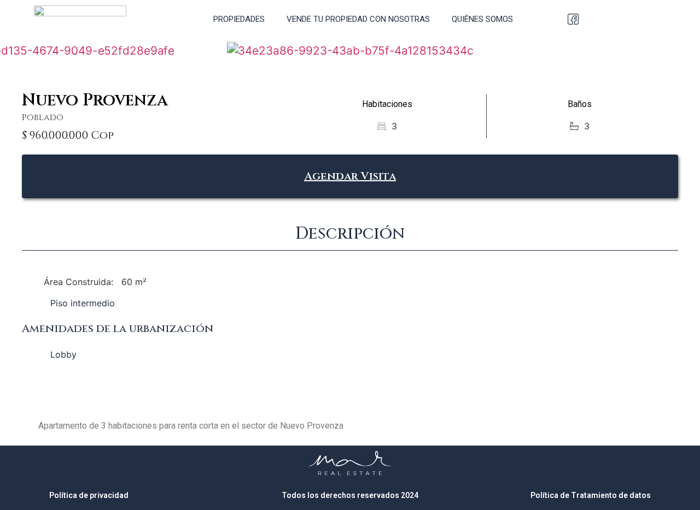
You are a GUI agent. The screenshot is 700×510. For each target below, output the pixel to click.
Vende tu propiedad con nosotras (358, 19)
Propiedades (239, 19)
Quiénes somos (482, 19)
